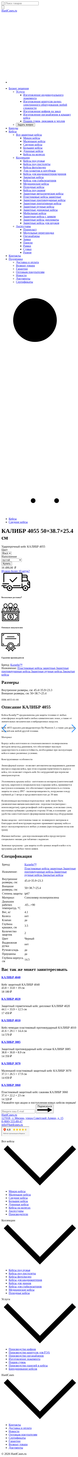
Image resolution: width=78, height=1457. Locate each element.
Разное (27, 252)
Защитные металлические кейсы (43, 193)
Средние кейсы (32, 144)
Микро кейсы (31, 138)
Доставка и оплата (27, 262)
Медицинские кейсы (36, 183)
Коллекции (23, 157)
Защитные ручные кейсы (38, 206)
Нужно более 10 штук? (15, 571)
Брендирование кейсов (23, 1368)
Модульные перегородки (38, 232)
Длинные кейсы (33, 151)
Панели (28, 242)
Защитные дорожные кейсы (40, 209)
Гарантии (22, 268)
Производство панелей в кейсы (28, 1365)
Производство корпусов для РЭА (29, 1352)
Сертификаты (24, 281)
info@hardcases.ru (12, 1124)
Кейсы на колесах (34, 154)
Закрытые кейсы (33, 177)
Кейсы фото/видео (34, 167)
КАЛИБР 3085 (10, 1042)
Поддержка (16, 259)
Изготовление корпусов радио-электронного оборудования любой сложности (45, 105)
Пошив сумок (17, 1362)
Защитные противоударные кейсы (44, 200)
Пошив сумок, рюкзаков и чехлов (44, 121)
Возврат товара (25, 265)
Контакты (15, 255)
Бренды (13, 128)
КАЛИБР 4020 (10, 998)
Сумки (27, 249)
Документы (23, 278)
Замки (27, 239)
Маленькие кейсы (34, 141)
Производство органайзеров (26, 1355)
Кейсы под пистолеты (36, 164)
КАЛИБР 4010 (10, 1020)
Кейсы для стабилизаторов (39, 180)
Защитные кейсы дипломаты (41, 219)
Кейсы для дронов (20, 1283)
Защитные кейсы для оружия (41, 223)
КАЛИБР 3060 (10, 1085)
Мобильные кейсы (34, 213)
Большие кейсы (32, 147)
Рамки (27, 245)
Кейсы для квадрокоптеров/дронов (44, 173)
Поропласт (30, 229)
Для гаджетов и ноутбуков (39, 170)
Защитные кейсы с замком (39, 216)
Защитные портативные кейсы (42, 203)
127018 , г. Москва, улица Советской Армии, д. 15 (32, 1118)
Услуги (20, 91)
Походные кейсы (33, 187)
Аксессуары (23, 226)
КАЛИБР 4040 (10, 977)
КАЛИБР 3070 (10, 1063)
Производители (18, 1214)
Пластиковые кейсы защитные (42, 196)
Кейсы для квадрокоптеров (25, 1280)
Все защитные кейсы (29, 134)
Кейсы (13, 131)
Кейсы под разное (34, 190)
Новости (21, 275)
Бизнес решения (19, 88)
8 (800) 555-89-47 (11, 1121)
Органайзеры (31, 236)
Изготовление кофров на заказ (42, 111)
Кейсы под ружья (34, 160)
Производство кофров (22, 1349)
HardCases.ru (9, 10)
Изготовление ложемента (24, 1359)
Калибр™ (16, 664)
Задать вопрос (25, 124)
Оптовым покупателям (30, 272)
